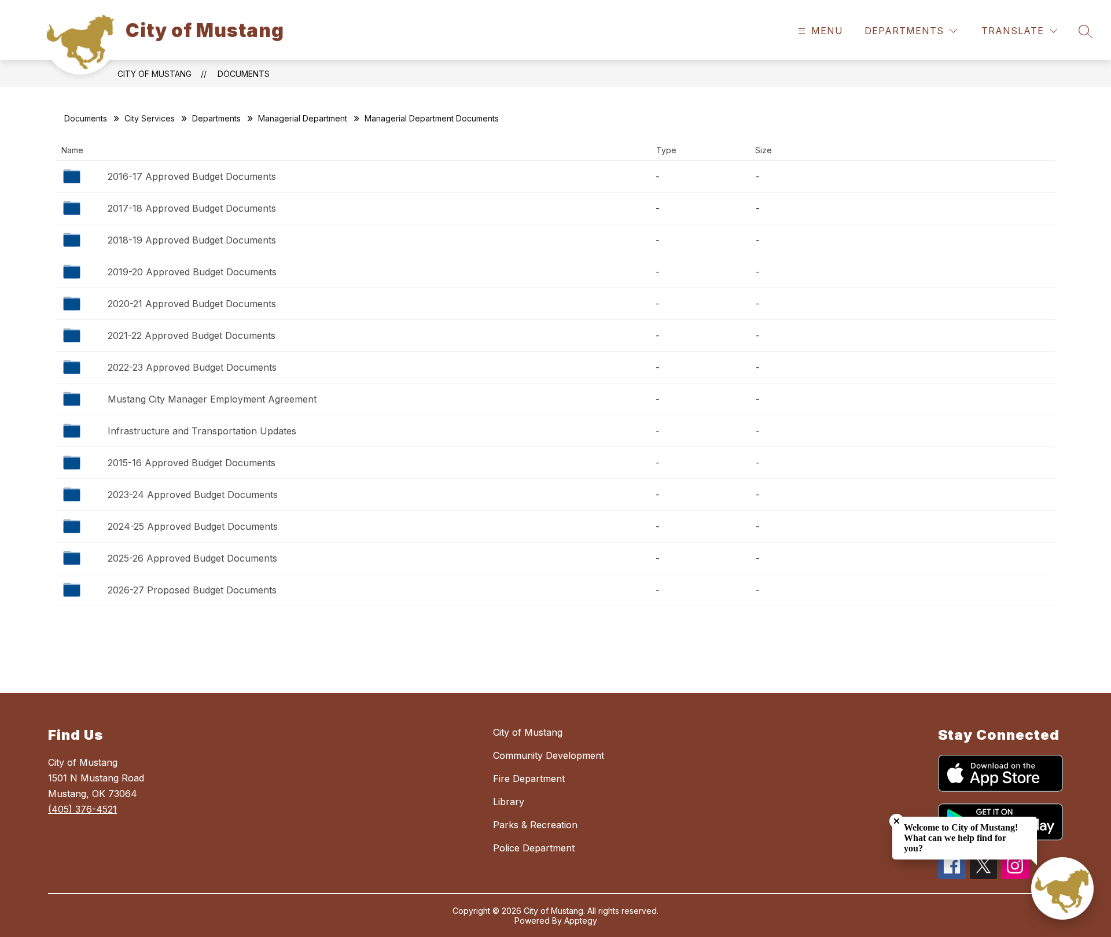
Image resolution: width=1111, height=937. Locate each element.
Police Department (534, 848)
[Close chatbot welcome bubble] (896, 821)
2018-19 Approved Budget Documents (192, 240)
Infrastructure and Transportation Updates (202, 431)
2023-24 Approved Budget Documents (193, 494)
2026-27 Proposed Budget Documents (192, 590)
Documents (244, 74)
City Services (149, 118)
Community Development (548, 755)
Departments (216, 118)
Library (508, 801)
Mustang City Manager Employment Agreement (212, 399)
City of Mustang (154, 74)
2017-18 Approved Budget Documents (192, 208)
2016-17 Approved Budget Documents (192, 176)
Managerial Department (302, 118)
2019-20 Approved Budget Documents (192, 272)
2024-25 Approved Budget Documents (193, 526)
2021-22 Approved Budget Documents (191, 335)
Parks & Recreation (535, 825)
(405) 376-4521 (82, 809)
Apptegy (580, 920)
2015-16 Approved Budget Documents (191, 462)
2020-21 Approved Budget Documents (192, 303)
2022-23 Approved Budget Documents (192, 367)
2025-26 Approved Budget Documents (192, 558)
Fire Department (529, 778)
